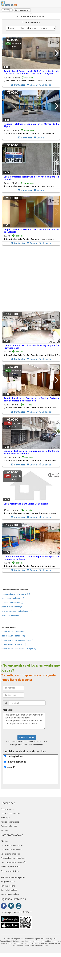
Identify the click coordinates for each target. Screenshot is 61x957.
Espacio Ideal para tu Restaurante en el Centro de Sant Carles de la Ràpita (31, 452)
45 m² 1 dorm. (30, 511)
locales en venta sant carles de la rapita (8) (18, 649)
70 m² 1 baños (29, 132)
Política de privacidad (10, 822)
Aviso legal (5, 817)
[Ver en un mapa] (11, 28)
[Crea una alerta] (31, 28)
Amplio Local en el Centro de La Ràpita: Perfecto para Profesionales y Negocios (31, 399)
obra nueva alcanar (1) (10, 615)
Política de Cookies (9, 826)
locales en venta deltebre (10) (13, 636)
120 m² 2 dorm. (30, 459)
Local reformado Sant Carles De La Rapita (26, 503)
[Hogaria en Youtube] (19, 906)
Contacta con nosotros (10, 813)
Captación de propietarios (12, 849)
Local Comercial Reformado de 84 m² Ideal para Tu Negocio (31, 178)
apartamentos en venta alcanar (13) (15, 594)
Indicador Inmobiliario (10, 894)
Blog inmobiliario (8, 881)
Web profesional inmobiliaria (13, 858)
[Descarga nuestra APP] (16, 922)
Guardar (33, 85)
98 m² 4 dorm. (30, 406)
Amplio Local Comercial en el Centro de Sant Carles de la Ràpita (31, 230)
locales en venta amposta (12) (13, 644)
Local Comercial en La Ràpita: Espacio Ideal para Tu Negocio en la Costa (31, 557)
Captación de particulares (12, 845)
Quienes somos (7, 809)
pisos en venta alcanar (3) (11, 607)
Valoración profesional (10, 854)
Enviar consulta (26, 737)
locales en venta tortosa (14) (13, 632)
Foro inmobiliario (8, 886)
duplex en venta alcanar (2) (12, 603)
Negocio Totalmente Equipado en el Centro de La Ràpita (31, 125)
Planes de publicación (10, 866)
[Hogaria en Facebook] (4, 906)
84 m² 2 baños (29, 184)
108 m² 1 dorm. (28, 79)
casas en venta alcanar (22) (12, 598)
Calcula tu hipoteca (9, 890)
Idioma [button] (4, 830)
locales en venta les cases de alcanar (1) (17, 640)
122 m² (32, 353)
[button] (22, 10)
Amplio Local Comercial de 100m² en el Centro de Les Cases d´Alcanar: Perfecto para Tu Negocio (31, 72)
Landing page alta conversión (13, 862)
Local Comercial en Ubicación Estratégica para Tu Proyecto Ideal (31, 346)
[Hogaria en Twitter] (12, 906)
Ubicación (47, 85)
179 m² (30, 564)
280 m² (29, 237)
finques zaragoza (16, 761)
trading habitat (15, 756)
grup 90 (11, 767)
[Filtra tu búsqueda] (21, 28)
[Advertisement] (30, 278)
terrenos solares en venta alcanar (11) (16, 611)
